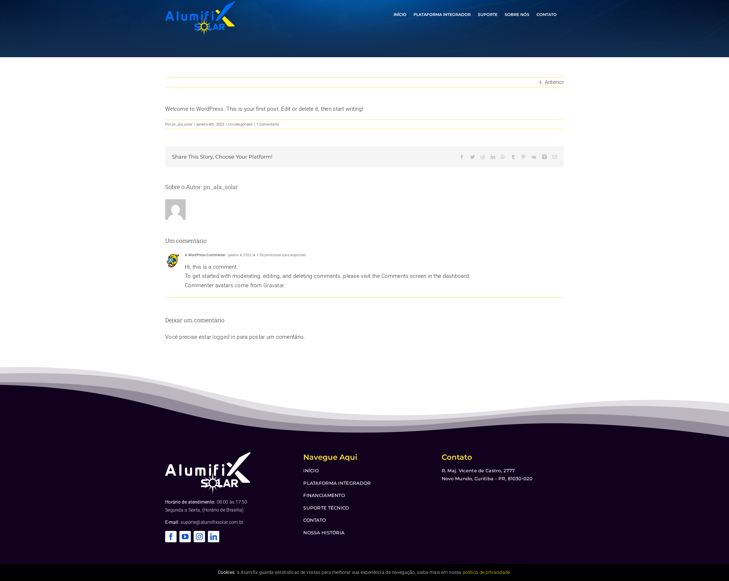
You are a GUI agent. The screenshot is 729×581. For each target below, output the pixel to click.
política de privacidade (486, 572)
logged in (223, 337)
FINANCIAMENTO (324, 495)
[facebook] (171, 536)
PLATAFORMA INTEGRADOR (337, 483)
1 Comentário (267, 124)
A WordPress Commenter (205, 255)
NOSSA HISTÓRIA (324, 532)
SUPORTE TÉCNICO (326, 508)
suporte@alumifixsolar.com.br (212, 522)
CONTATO (314, 520)
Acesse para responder (288, 255)
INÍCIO (311, 470)
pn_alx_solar (182, 124)
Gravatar (273, 285)
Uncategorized (240, 124)
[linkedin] (213, 536)
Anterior (554, 82)
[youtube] (185, 536)
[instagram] (199, 536)
